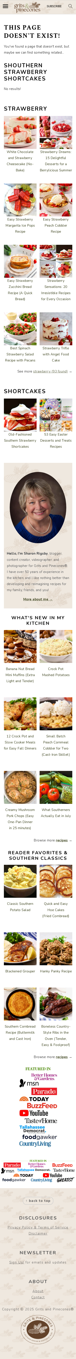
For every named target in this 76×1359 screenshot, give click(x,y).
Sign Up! (16, 1262)
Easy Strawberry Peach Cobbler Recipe (56, 225)
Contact (38, 1297)
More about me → (38, 599)
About (38, 1291)
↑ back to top (38, 1200)
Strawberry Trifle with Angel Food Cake (56, 354)
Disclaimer (38, 1233)
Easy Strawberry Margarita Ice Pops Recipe (20, 225)
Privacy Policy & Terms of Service (38, 1227)
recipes (62, 840)
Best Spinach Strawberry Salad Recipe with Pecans (20, 354)
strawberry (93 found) (50, 371)
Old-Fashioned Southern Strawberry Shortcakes (20, 440)
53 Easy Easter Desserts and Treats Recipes (56, 440)
